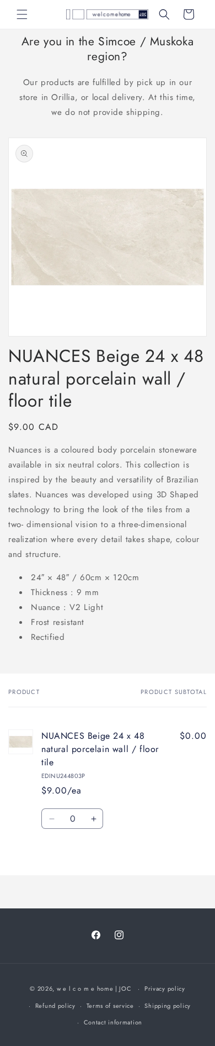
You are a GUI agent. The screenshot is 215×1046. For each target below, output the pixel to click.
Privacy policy (164, 988)
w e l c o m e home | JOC (94, 988)
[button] (22, 14)
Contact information (113, 1022)
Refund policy (55, 1005)
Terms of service (110, 1005)
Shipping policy (167, 1005)
